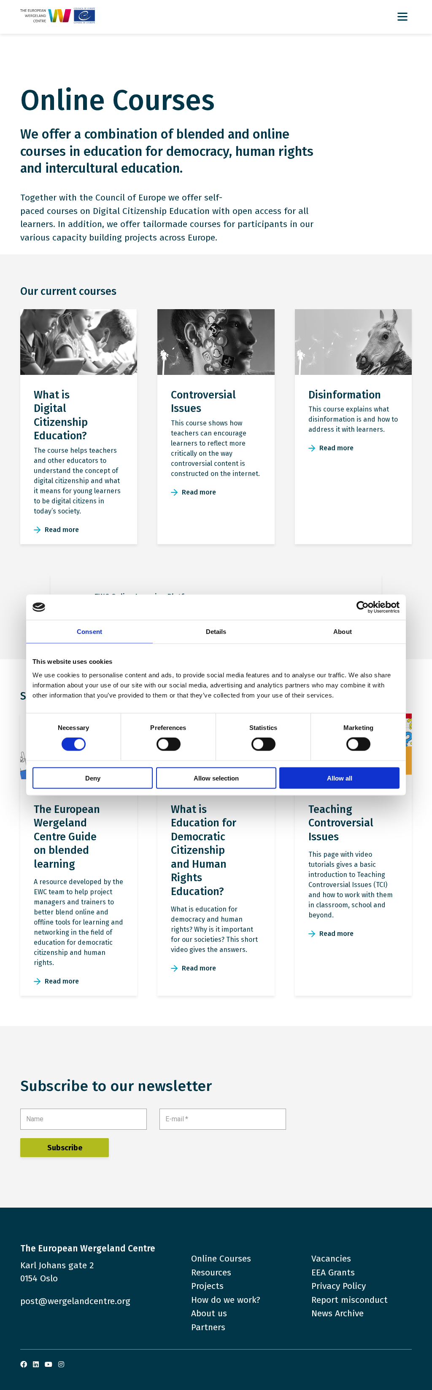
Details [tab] (216, 631)
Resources (211, 1272)
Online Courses (221, 1258)
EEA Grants (333, 1272)
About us (209, 1313)
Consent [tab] (89, 631)
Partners (208, 1327)
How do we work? (225, 1299)
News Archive (337, 1313)
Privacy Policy (338, 1285)
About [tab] (342, 631)
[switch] (169, 744)
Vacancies (331, 1258)
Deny (92, 777)
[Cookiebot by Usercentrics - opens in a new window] (363, 607)
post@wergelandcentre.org (75, 1301)
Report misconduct (349, 1299)
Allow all (339, 777)
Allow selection (216, 777)
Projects (207, 1285)
